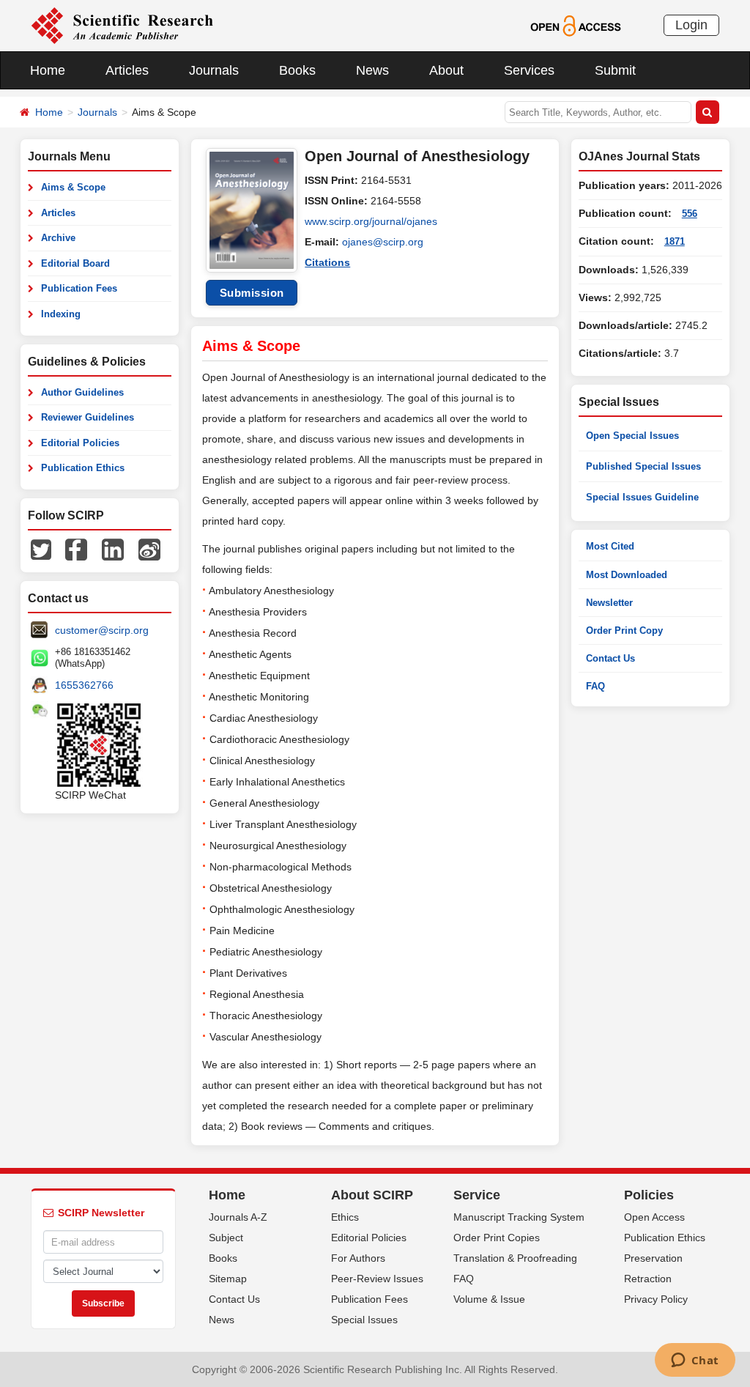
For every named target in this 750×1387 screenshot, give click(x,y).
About (446, 70)
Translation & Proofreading (515, 1258)
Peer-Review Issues (377, 1278)
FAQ (595, 686)
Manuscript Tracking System (518, 1217)
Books (297, 70)
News (372, 70)
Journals (214, 70)
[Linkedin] (113, 549)
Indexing (61, 313)
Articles (127, 70)
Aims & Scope (73, 187)
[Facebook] (76, 549)
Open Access (654, 1217)
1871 (674, 241)
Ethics (345, 1217)
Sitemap (228, 1278)
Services (529, 70)
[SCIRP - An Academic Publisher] (122, 25)
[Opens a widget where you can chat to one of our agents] (694, 1361)
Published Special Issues (643, 466)
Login (691, 25)
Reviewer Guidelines (87, 417)
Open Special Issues (632, 435)
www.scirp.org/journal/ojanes (371, 221)
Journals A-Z (238, 1217)
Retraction (648, 1278)
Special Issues (364, 1319)
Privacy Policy (656, 1299)
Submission (252, 292)
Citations (327, 262)
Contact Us (610, 658)
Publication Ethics (83, 467)
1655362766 (84, 685)
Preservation (653, 1258)
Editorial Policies (80, 442)
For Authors (358, 1258)
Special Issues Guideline (642, 497)
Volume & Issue (489, 1299)
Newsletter (609, 602)
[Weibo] (149, 549)
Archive (58, 237)
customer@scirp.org (102, 630)
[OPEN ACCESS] (575, 25)
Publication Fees (79, 288)
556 (689, 213)
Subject (226, 1237)
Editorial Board (75, 263)
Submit (615, 70)
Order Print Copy (624, 630)
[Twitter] (41, 549)
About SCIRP (372, 1195)
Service (476, 1195)
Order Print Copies (496, 1237)
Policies (649, 1195)
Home (47, 70)
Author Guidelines (82, 392)
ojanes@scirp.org (382, 242)
